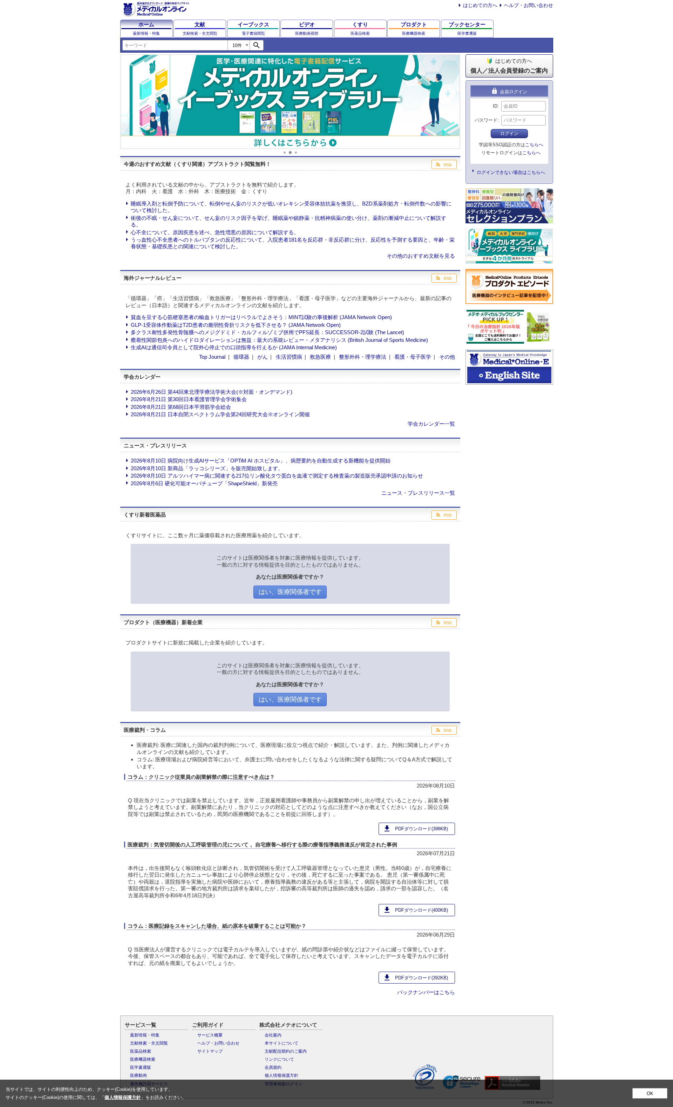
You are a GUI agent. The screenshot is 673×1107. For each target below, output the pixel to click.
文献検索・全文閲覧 (149, 1043)
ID (495, 106)
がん (262, 357)
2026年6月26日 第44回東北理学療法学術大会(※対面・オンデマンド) (211, 392)
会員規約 (273, 1067)
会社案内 (273, 1035)
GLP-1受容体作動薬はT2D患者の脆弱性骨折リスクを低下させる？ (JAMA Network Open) (236, 325)
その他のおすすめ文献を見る (421, 256)
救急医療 (320, 357)
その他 (447, 357)
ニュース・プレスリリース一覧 (418, 493)
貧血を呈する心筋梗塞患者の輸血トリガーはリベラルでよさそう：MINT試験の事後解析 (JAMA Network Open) (261, 317)
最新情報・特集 (144, 1035)
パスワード (486, 120)
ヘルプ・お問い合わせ (528, 5)
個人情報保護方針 (281, 1075)
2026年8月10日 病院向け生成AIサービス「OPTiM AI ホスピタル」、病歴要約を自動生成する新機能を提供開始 (260, 461)
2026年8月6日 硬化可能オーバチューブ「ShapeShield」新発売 (204, 483)
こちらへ (534, 144)
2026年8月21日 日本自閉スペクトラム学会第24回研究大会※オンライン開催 (220, 414)
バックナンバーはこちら (426, 992)
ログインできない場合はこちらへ (511, 172)
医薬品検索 (140, 1051)
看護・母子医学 (412, 357)
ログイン (509, 133)
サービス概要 (210, 1035)
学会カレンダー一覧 (431, 424)
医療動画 (138, 1075)
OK (650, 1093)
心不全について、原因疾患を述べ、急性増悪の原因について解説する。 (215, 232)
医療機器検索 (142, 1059)
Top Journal (212, 357)
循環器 (241, 357)
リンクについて (279, 1059)
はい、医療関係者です (290, 591)
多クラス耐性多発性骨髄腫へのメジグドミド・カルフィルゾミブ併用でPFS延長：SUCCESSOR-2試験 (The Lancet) (267, 332)
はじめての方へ (480, 5)
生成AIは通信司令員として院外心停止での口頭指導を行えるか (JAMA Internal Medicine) (234, 347)
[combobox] (174, 45)
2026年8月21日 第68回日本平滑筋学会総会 (181, 407)
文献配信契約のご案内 (286, 1051)
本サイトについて (281, 1043)
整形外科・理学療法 (362, 357)
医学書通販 (140, 1067)
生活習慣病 (289, 357)
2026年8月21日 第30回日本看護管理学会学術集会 (189, 399)
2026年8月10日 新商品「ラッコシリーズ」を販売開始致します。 (207, 468)
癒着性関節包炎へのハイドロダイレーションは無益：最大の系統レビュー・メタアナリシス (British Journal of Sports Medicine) (279, 340)
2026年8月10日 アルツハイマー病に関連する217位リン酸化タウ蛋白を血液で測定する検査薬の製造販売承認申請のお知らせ (277, 476)
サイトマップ (210, 1051)
